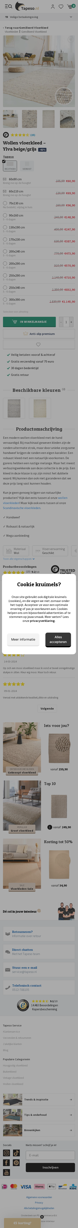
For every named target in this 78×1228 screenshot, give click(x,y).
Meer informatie (23, 639)
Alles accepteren (58, 639)
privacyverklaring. (42, 621)
